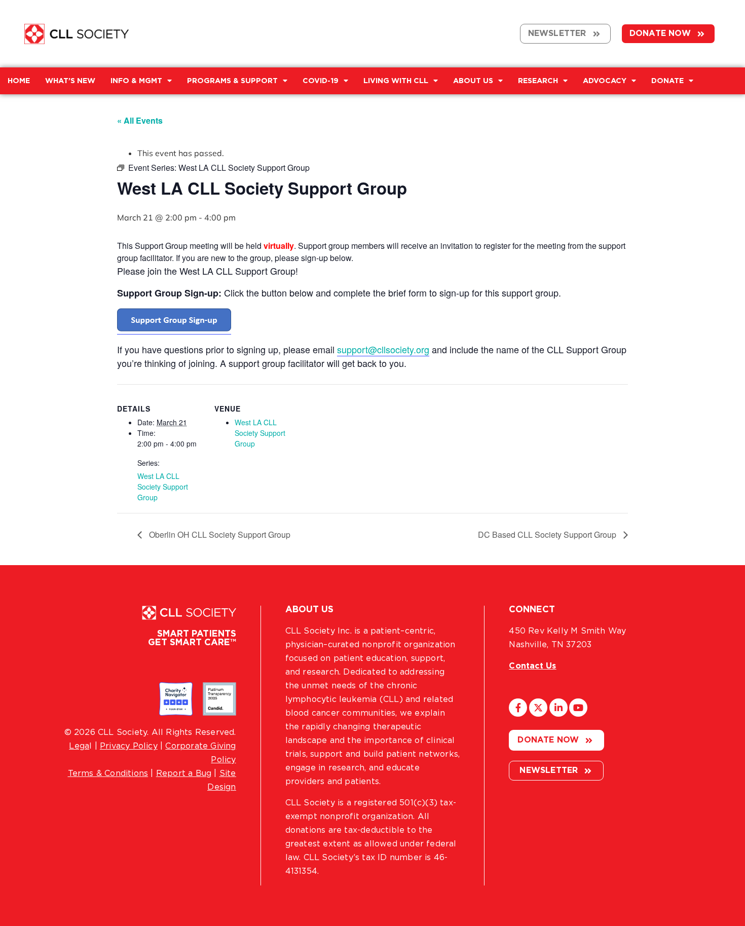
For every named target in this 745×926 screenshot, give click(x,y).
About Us (473, 81)
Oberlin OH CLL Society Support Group (218, 534)
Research (538, 81)
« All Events (140, 120)
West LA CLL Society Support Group (162, 486)
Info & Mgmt (136, 81)
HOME (19, 81)
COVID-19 (321, 81)
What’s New (70, 81)
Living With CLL (395, 81)
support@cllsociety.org (383, 349)
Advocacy (604, 81)
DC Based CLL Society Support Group (548, 534)
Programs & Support (232, 81)
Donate (667, 81)
